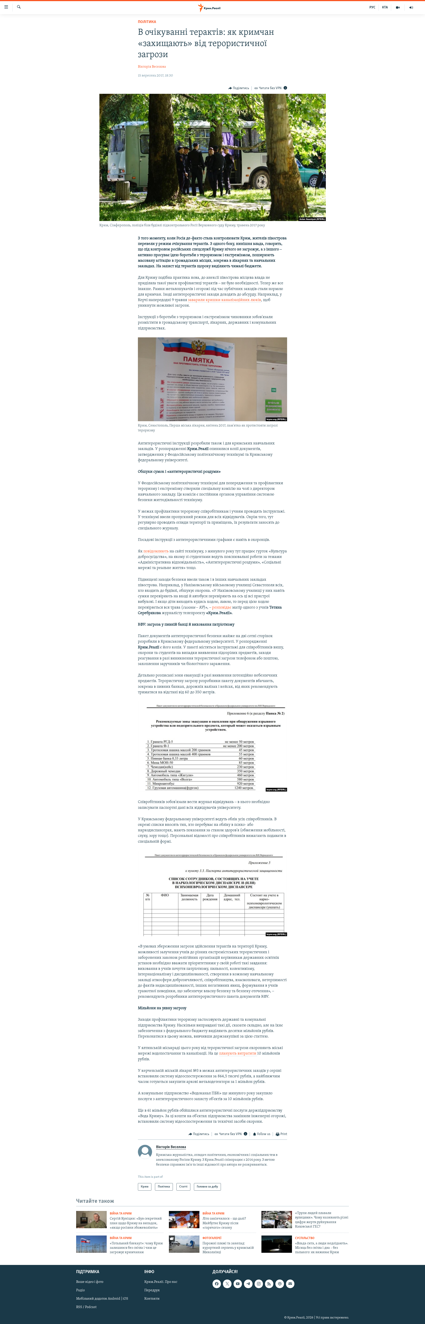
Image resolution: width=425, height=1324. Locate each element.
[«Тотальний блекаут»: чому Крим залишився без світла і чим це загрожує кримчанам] (91, 1244)
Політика (147, 22)
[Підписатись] (290, 1284)
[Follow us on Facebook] (216, 1284)
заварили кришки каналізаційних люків (224, 300)
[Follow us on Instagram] (259, 1284)
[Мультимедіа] (398, 7)
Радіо (80, 1290)
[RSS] (269, 1284)
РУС (372, 7)
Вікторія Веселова (152, 67)
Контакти (152, 1299)
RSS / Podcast (86, 1307)
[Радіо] (411, 7)
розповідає (221, 608)
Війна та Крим (121, 1213)
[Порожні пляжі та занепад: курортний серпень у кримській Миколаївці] (184, 1244)
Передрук (152, 1290)
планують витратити (238, 1054)
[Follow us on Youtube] (238, 1284)
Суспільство (304, 1238)
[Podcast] (279, 1284)
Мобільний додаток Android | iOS (102, 1299)
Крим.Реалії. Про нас (160, 1282)
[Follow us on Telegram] (248, 1284)
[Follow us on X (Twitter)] (227, 1284)
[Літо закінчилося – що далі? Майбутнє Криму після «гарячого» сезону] (184, 1219)
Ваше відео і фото (89, 1282)
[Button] (238, 88)
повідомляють (156, 551)
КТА (385, 7)
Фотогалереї (212, 1238)
